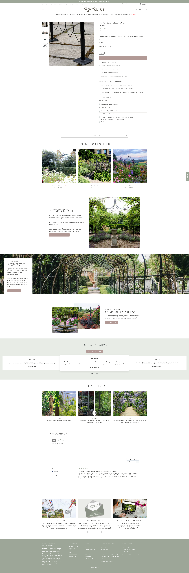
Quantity (102, 50)
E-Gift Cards (84, 4)
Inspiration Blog (125, 547)
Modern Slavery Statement (91, 558)
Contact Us (70, 4)
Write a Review (133, 459)
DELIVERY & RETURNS (94, 131)
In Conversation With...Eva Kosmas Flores (59, 420)
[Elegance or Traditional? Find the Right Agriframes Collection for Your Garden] (94, 403)
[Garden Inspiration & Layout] (130, 508)
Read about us (14, 290)
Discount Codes (104, 549)
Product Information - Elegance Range (109, 554)
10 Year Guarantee (53, 4)
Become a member (94, 531)
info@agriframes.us (73, 553)
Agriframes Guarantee (90, 549)
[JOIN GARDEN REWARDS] (94, 508)
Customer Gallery (63, 4)
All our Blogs (130, 531)
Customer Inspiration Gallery (128, 549)
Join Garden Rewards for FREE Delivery (131, 554)
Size (100, 39)
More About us (59, 531)
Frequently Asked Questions (107, 561)
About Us (87, 547)
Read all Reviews (94, 351)
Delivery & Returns (105, 551)
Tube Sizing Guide (126, 551)
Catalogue (77, 4)
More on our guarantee (59, 235)
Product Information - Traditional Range (110, 556)
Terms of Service (88, 551)
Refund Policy (88, 554)
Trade (102, 558)
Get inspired (111, 322)
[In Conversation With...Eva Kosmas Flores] (59, 403)
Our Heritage (45, 4)
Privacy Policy (88, 556)
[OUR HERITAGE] (59, 508)
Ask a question (94, 135)
